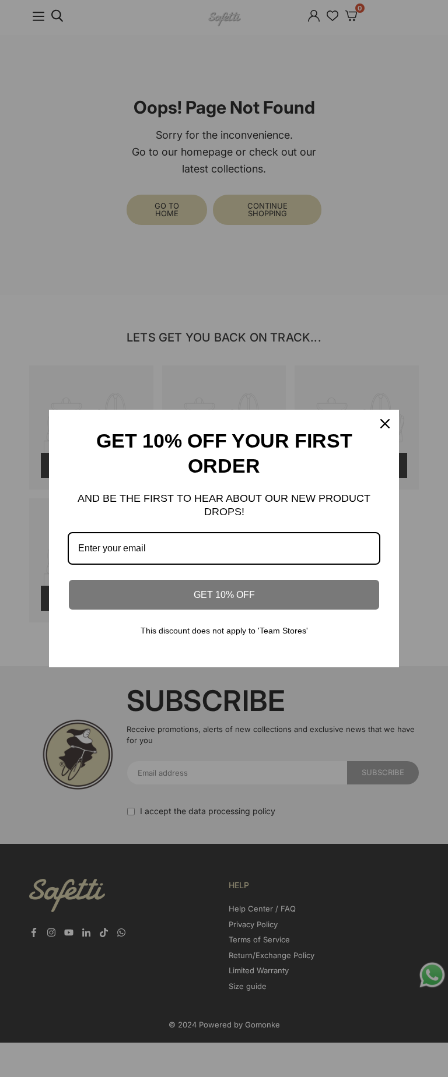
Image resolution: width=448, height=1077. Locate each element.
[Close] (385, 424)
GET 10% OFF (224, 595)
